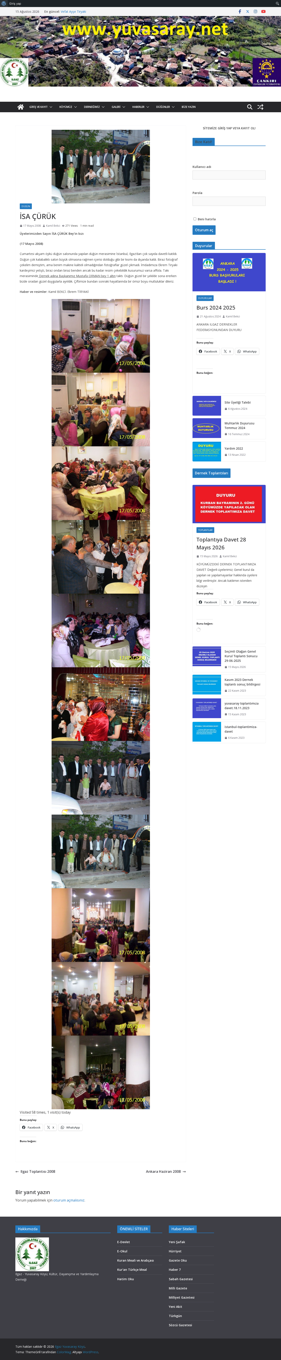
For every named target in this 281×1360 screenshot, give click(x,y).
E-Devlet (123, 1242)
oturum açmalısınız (69, 1200)
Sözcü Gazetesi (180, 1325)
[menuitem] (4, 3)
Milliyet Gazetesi (182, 1297)
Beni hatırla (206, 219)
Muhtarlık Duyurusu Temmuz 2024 (239, 425)
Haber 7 (175, 1269)
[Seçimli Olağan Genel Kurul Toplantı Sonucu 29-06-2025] (207, 659)
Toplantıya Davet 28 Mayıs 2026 (221, 543)
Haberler (138, 107)
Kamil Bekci (53, 226)
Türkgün (175, 1316)
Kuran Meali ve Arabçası (135, 1260)
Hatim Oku (125, 1279)
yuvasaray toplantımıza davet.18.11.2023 (242, 705)
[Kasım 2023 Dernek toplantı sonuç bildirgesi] (207, 685)
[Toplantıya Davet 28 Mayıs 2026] (229, 504)
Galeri (116, 107)
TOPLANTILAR (205, 530)
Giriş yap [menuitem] (15, 3)
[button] (50, 107)
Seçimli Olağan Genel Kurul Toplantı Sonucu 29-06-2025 (241, 656)
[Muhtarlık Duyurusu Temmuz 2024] (207, 428)
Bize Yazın (189, 107)
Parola (197, 193)
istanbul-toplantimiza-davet (241, 729)
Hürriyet (175, 1251)
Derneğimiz (92, 107)
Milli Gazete (178, 1288)
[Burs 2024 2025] (229, 272)
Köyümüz (65, 107)
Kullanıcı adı (202, 167)
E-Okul (122, 1251)
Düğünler (163, 107)
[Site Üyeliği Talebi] (207, 406)
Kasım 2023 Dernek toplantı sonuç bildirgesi (242, 682)
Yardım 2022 (234, 448)
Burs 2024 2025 (215, 307)
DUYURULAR (205, 298)
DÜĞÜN (26, 206)
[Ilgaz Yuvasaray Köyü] (140, 19)
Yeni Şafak (177, 1242)
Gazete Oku (178, 1260)
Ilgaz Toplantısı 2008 (38, 1171)
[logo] (32, 1240)
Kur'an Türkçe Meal (132, 1269)
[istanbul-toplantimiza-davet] (207, 732)
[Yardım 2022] (207, 451)
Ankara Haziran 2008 (163, 1171)
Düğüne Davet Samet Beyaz (81, 11)
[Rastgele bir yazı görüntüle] (260, 107)
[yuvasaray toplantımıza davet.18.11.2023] (207, 708)
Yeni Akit (175, 1307)
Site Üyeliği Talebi (238, 402)
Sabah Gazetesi (181, 1279)
